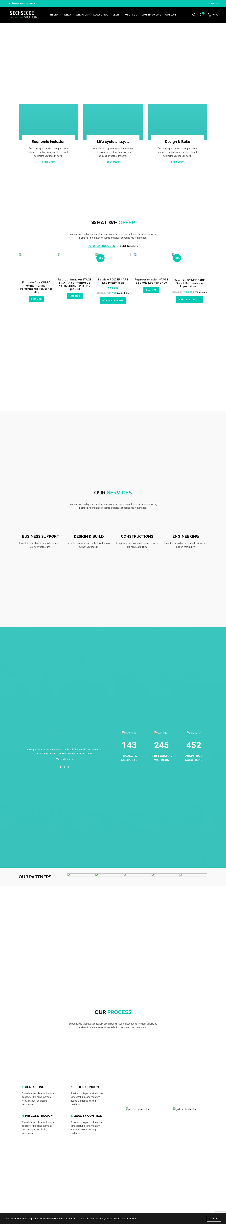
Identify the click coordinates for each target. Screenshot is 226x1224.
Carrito (213, 3)
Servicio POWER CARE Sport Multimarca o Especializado (189, 283)
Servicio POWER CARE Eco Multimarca (113, 281)
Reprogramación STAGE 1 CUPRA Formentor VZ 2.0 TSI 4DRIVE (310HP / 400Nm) (74, 284)
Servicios (81, 15)
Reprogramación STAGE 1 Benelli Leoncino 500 (151, 281)
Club (116, 15)
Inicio (54, 15)
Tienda (66, 15)
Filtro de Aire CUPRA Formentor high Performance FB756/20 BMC (36, 287)
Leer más (36, 299)
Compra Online (151, 15)
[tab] (101, 246)
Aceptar (213, 1219)
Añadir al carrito (113, 300)
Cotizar (170, 15)
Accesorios (100, 15)
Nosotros (130, 15)
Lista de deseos (203, 13)
